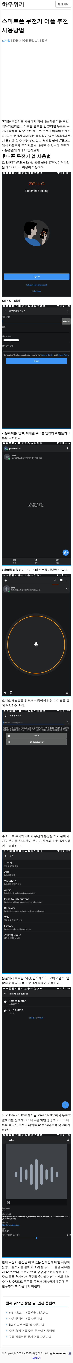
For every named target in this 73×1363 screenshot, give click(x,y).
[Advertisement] (36, 82)
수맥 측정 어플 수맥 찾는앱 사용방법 (32, 1330)
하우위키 (13, 4)
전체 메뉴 (63, 4)
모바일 (6, 40)
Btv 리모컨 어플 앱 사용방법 (26, 1324)
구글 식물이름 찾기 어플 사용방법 (30, 1336)
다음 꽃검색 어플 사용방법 (25, 1318)
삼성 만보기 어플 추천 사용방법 (28, 1312)
